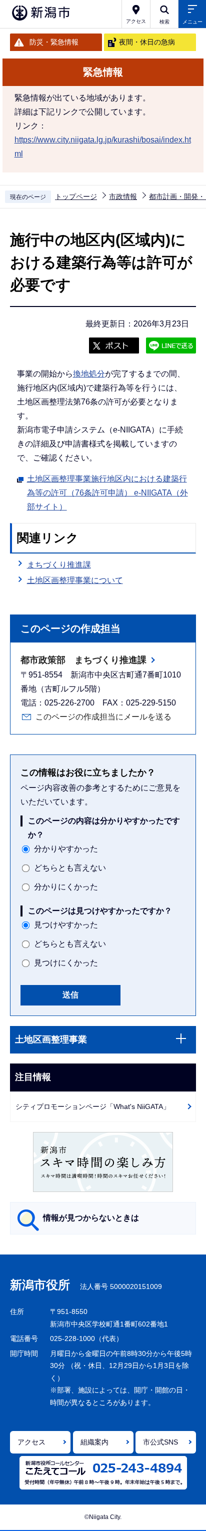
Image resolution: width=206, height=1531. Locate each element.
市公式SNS (160, 1442)
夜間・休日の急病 (147, 42)
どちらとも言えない (70, 868)
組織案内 (94, 1442)
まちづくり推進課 (59, 564)
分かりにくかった (66, 886)
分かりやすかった (66, 848)
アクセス (32, 1442)
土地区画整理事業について (75, 580)
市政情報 (123, 196)
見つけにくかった (66, 962)
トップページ (76, 196)
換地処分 (89, 374)
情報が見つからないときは (91, 1218)
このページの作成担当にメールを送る (104, 716)
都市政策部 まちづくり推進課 (83, 660)
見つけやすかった (66, 924)
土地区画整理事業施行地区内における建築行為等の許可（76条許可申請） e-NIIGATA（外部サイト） (107, 492)
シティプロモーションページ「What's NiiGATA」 (93, 1106)
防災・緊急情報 (54, 42)
